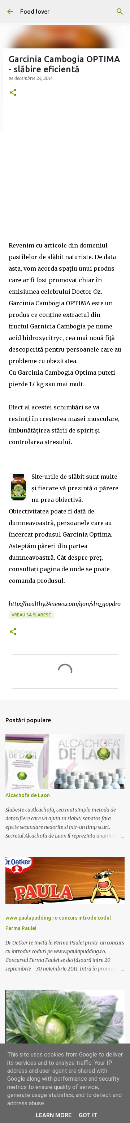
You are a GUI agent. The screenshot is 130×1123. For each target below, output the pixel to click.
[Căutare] (120, 11)
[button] (13, 93)
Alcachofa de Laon (27, 795)
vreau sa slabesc (31, 614)
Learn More (54, 1115)
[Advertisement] (65, 174)
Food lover (34, 11)
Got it (88, 1115)
